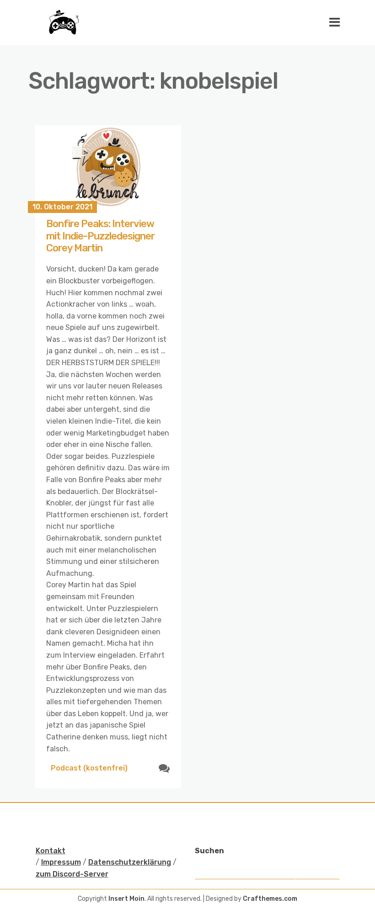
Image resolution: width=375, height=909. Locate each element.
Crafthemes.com (270, 899)
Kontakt (50, 850)
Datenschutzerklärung (129, 862)
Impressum (61, 862)
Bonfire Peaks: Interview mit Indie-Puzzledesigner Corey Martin (100, 236)
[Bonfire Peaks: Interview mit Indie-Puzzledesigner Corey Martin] (108, 166)
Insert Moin (126, 899)
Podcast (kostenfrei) (89, 768)
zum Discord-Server (72, 874)
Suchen (209, 850)
